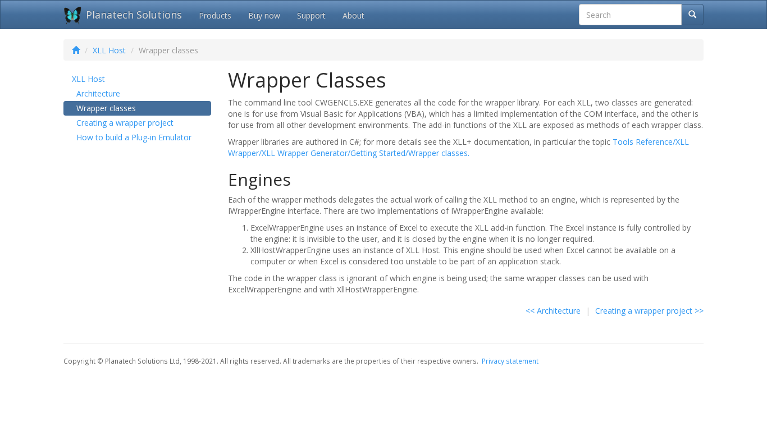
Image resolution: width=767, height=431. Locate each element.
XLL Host (109, 50)
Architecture (98, 93)
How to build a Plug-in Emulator (133, 137)
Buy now (264, 15)
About (353, 15)
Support (311, 15)
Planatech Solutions (134, 14)
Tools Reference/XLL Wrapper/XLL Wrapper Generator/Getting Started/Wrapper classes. (458, 147)
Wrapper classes (106, 108)
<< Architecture (553, 310)
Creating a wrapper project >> (649, 310)
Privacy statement (510, 360)
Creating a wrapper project (125, 122)
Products (215, 15)
